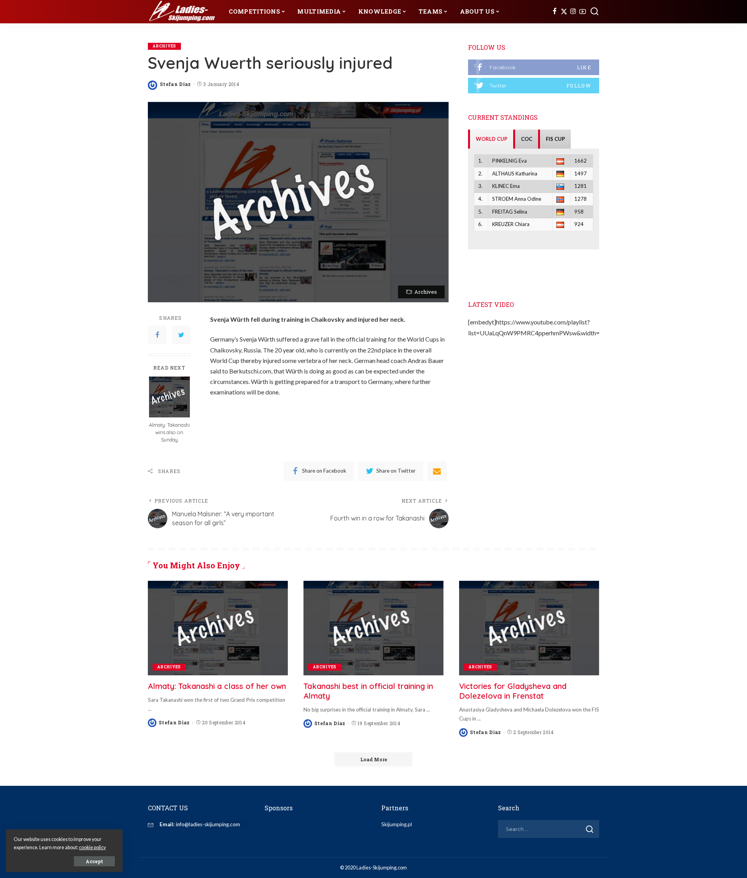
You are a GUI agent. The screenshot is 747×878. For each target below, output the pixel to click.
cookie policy (92, 847)
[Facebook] (554, 11)
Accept (94, 861)
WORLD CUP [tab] (491, 139)
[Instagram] (573, 11)
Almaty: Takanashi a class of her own (217, 686)
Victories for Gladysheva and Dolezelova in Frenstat (512, 691)
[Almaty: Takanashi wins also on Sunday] (169, 397)
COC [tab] (526, 139)
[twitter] (533, 85)
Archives (164, 46)
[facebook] (533, 67)
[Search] (594, 11)
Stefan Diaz (175, 84)
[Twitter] (564, 11)
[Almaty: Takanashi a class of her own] (218, 628)
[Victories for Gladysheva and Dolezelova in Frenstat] (529, 628)
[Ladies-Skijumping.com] (182, 11)
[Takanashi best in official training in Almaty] (373, 628)
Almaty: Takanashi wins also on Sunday (169, 432)
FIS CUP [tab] (555, 139)
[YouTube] (582, 11)
